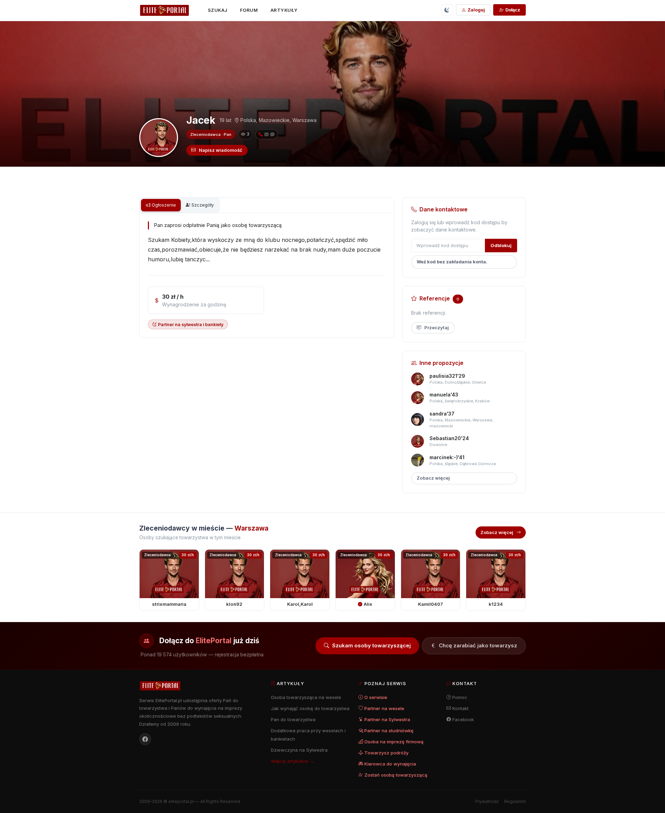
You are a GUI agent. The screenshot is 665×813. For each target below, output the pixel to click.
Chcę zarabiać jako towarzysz (478, 645)
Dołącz (512, 9)
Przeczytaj (436, 327)
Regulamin (515, 801)
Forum (249, 10)
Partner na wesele (384, 708)
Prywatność (487, 801)
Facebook (463, 719)
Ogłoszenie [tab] (164, 205)
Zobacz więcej (433, 478)
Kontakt (460, 708)
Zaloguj (476, 9)
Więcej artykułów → (292, 761)
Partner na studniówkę (389, 730)
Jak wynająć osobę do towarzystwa (310, 708)
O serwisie (375, 697)
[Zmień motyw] (447, 10)
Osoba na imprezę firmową (394, 741)
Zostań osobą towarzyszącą (395, 775)
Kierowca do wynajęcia (390, 764)
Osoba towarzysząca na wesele (306, 697)
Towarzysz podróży (386, 752)
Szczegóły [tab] (203, 205)
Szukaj (218, 10)
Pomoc (459, 697)
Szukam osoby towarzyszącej (371, 645)
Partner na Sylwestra (387, 719)
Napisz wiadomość (220, 150)
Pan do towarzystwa (293, 719)
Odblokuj (501, 245)
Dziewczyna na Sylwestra (299, 750)
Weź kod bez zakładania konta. (452, 261)
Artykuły (284, 10)
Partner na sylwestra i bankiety (190, 324)
